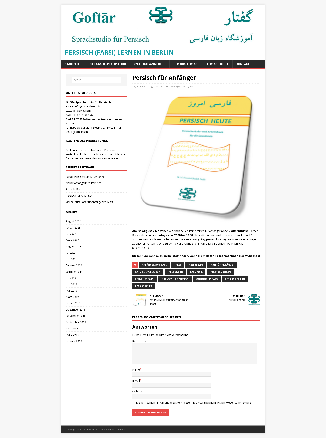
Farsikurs (196, 271)
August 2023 (73, 221)
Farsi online (175, 271)
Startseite (73, 64)
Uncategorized (177, 86)
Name (136, 369)
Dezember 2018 (75, 309)
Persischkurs (143, 286)
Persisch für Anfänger (79, 195)
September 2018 (76, 322)
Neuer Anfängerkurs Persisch (83, 183)
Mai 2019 (71, 290)
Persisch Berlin (235, 279)
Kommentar (139, 341)
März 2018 (72, 334)
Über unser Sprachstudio (107, 64)
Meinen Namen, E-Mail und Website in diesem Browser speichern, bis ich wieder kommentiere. (193, 402)
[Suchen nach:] (96, 80)
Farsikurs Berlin (220, 271)
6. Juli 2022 (143, 86)
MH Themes (118, 429)
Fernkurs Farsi (144, 279)
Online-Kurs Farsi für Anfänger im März (89, 202)
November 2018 (76, 315)
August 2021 (73, 246)
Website (137, 391)
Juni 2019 (71, 284)
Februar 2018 (74, 341)
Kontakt (243, 64)
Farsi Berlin (195, 264)
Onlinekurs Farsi (207, 279)
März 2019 (72, 297)
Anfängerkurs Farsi (155, 264)
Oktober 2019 (74, 271)
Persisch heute (218, 64)
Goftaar (158, 86)
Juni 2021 (71, 259)
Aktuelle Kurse (74, 189)
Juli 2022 (71, 234)
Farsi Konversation (148, 271)
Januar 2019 (73, 303)
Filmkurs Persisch (186, 64)
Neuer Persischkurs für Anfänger (85, 176)
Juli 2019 (71, 278)
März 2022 (72, 240)
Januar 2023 (73, 227)
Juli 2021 (71, 252)
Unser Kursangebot (148, 64)
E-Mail (136, 380)
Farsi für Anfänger (222, 264)
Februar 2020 (74, 265)
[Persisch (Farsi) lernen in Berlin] (163, 42)
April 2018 (72, 328)
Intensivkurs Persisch (175, 279)
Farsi (177, 264)
